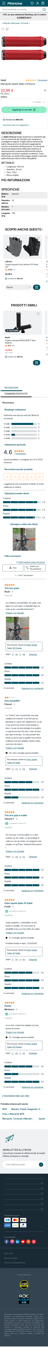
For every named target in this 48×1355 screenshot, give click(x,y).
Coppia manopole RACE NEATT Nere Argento (20, 341)
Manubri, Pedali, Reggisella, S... (26, 1109)
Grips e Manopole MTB (13, 1114)
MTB (4, 1109)
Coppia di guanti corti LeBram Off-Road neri (21, 265)
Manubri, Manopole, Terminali (15, 23)
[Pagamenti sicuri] (15, 1222)
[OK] (41, 1164)
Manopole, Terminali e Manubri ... (18, 1119)
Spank (3, 80)
